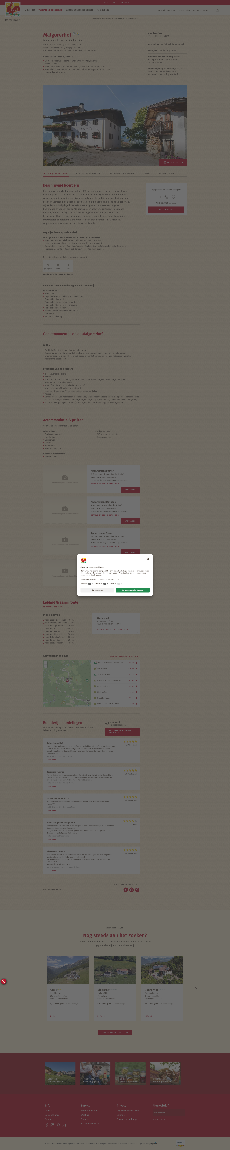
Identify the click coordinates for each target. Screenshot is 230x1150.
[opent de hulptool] (3, 981)
